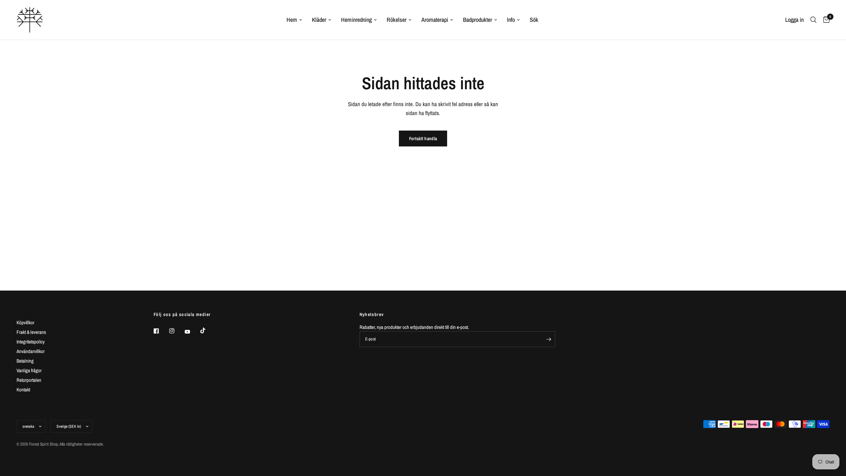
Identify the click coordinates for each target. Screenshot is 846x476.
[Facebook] (161, 331)
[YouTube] (192, 332)
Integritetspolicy (31, 341)
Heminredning (356, 20)
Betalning (25, 360)
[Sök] (813, 20)
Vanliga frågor (29, 370)
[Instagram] (176, 331)
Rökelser (396, 20)
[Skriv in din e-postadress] (548, 339)
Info (511, 20)
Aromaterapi (434, 20)
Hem (292, 20)
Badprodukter (477, 20)
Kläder (319, 20)
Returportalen (29, 380)
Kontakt (23, 389)
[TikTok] (207, 330)
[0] (824, 20)
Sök (534, 20)
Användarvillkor (31, 351)
